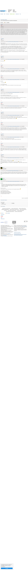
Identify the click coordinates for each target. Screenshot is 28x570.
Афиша (14, 10)
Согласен (6, 568)
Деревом (8, 22)
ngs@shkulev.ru (8, 233)
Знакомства (9, 10)
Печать (2, 22)
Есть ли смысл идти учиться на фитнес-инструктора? (13, 41)
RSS (5, 22)
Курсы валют (14, 11)
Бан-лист (2, 215)
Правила (2, 216)
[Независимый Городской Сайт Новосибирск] (3, 11)
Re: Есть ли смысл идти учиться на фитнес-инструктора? (13, 79)
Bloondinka (4, 206)
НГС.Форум (2, 19)
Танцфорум (6, 19)
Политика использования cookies (17, 233)
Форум (9, 11)
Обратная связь (2, 218)
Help (1, 217)
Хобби (3, 19)
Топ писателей (2, 214)
